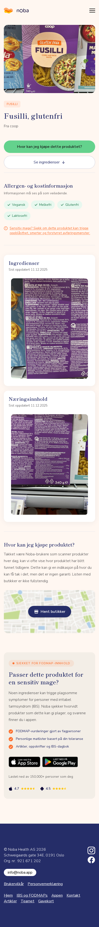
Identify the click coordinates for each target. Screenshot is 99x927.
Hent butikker (53, 611)
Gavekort (46, 901)
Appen (57, 895)
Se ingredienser (47, 162)
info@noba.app (20, 872)
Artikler (10, 901)
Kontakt (73, 895)
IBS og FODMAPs (32, 895)
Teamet (27, 901)
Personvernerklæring (45, 884)
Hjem (8, 895)
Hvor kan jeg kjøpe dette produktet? (49, 146)
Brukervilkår (14, 884)
